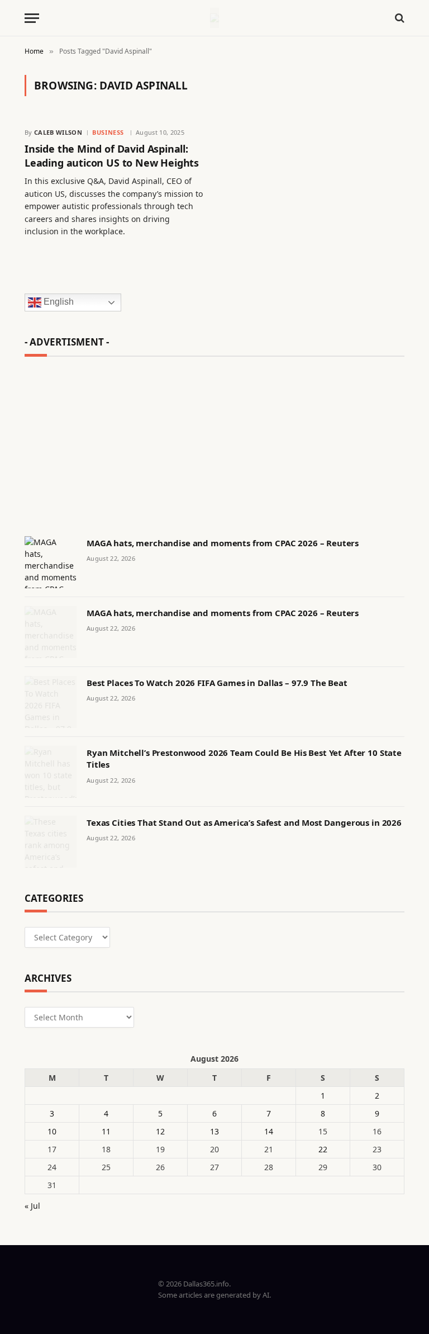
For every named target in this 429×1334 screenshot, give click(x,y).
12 (160, 1131)
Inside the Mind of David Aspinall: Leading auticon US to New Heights (112, 155)
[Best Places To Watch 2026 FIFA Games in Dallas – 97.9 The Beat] (51, 702)
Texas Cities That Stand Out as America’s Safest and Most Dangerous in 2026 (244, 822)
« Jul (32, 1205)
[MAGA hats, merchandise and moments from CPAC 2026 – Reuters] (51, 562)
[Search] (398, 18)
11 (106, 1131)
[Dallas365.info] (214, 18)
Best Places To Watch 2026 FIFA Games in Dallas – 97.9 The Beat (217, 682)
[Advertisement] (214, 441)
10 (51, 1131)
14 (268, 1131)
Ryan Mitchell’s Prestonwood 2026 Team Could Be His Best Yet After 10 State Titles (244, 758)
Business (107, 132)
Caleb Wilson (58, 132)
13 (214, 1131)
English (57, 302)
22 (322, 1149)
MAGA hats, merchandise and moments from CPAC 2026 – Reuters (223, 542)
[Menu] (32, 18)
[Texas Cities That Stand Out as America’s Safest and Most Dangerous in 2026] (51, 842)
